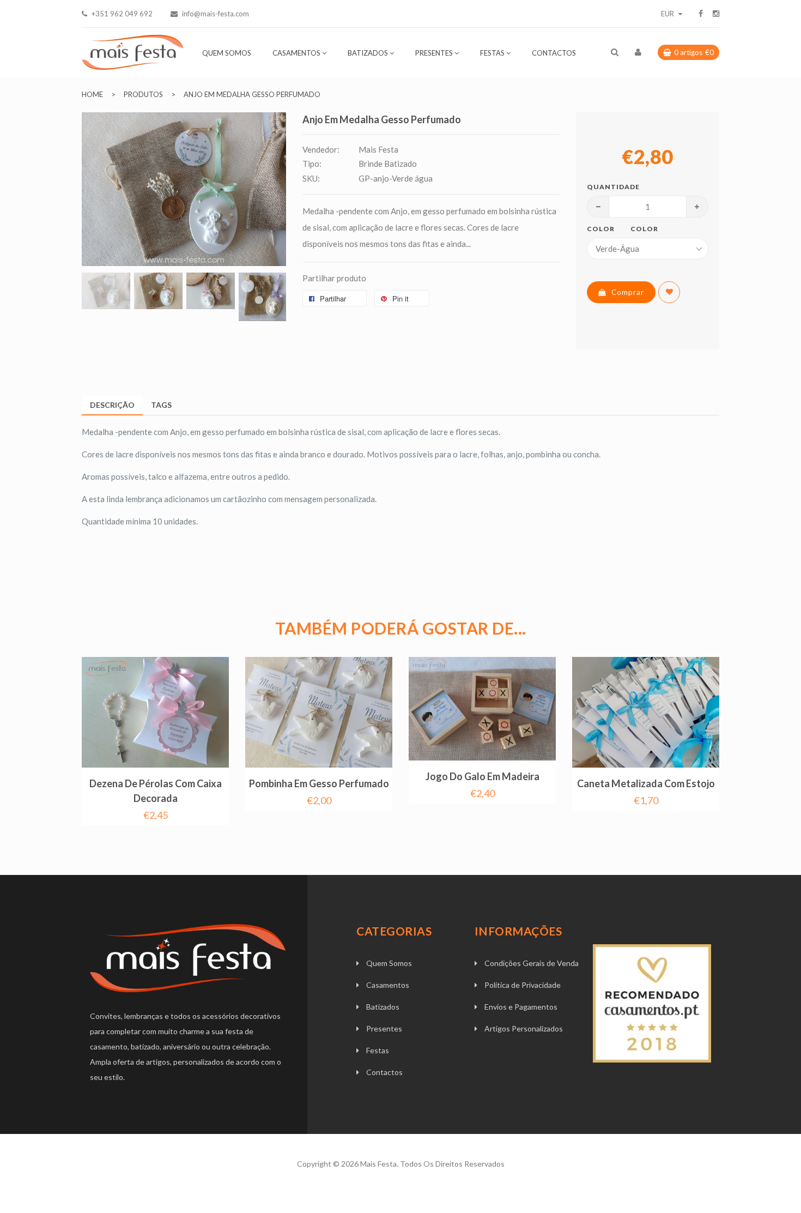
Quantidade (608, 187)
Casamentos (387, 984)
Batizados (382, 1006)
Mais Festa (378, 1163)
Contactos (384, 1072)
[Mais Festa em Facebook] (701, 13)
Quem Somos (389, 963)
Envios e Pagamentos (520, 1006)
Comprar (627, 292)
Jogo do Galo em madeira (482, 776)
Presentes (384, 1028)
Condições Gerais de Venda (531, 963)
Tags (161, 404)
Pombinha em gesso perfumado (319, 783)
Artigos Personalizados (523, 1028)
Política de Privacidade (522, 984)
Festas (377, 1050)
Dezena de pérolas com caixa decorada (155, 790)
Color (601, 229)
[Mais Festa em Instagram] (716, 13)
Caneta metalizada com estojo (646, 783)
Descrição (112, 404)
